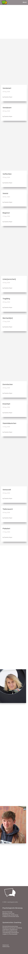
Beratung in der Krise (8, 913)
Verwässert (7, 108)
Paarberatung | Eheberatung (10, 915)
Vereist (5, 193)
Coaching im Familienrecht (10, 929)
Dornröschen (8, 384)
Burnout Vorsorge (7, 911)
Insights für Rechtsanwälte (10, 934)
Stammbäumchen (9, 423)
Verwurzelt (7, 490)
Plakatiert (6, 528)
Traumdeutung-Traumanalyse (11, 932)
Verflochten (7, 174)
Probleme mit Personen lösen (11, 916)
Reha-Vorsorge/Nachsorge (10, 931)
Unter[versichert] (9, 279)
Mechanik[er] (8, 318)
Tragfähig (6, 299)
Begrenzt (6, 213)
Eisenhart (6, 404)
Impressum (6, 945)
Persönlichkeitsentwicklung (10, 926)
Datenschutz (6, 946)
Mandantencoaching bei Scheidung (12, 927)
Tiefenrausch (8, 509)
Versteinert (7, 88)
